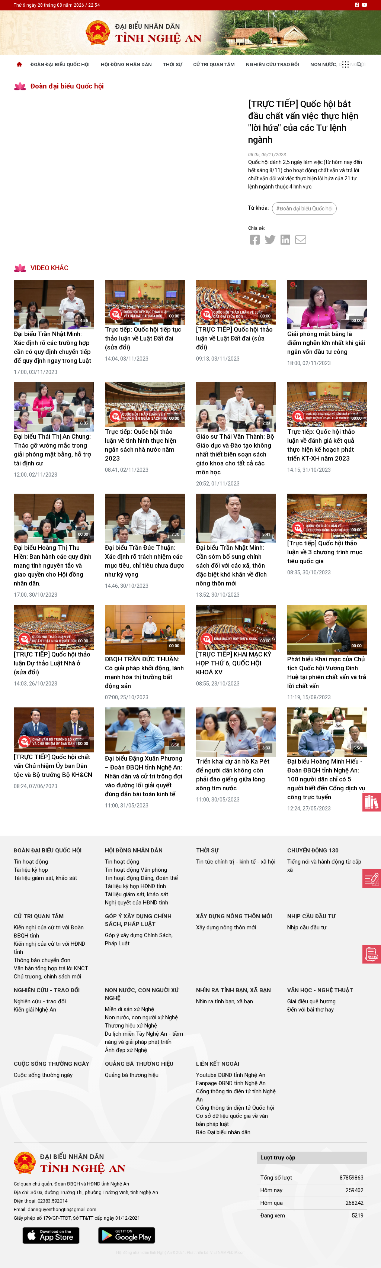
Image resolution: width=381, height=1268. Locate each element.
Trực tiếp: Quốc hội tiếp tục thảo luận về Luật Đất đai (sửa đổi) (143, 338)
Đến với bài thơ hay (310, 1009)
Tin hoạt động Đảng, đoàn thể (141, 878)
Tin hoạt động (31, 861)
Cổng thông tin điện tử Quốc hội (235, 1107)
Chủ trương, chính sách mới (47, 976)
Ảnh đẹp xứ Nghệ (126, 1050)
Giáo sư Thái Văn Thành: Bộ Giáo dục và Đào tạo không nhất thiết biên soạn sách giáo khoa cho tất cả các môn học (235, 454)
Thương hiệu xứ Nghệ (131, 1025)
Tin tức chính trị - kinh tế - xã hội (235, 861)
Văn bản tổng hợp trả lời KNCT (51, 968)
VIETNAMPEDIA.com (228, 1253)
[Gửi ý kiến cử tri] (371, 802)
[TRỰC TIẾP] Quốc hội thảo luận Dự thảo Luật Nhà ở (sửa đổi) (52, 663)
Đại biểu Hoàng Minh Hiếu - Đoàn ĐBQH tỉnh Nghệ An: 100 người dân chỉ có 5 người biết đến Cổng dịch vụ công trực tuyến (326, 779)
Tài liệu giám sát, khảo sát (45, 878)
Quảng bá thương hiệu (132, 1075)
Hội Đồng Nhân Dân (126, 64)
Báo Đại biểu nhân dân (223, 1132)
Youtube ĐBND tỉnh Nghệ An (230, 1075)
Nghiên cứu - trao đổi (40, 1001)
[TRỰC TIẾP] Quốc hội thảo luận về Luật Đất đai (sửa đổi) (234, 338)
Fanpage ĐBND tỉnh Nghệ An (231, 1083)
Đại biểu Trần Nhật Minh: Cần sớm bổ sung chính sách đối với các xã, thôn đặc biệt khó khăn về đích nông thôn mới (231, 565)
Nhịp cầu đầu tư (306, 927)
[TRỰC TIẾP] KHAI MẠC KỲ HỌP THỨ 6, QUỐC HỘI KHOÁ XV (233, 663)
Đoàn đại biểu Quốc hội (67, 86)
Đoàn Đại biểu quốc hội (60, 64)
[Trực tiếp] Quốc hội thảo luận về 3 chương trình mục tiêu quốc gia (324, 552)
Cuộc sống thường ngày (43, 1075)
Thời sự (172, 64)
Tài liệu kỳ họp (31, 870)
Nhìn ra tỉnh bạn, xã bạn (224, 1001)
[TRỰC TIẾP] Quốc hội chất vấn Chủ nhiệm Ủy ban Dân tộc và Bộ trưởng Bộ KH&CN (53, 765)
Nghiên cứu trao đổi (272, 64)
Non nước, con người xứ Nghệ (141, 1017)
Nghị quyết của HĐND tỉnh (136, 902)
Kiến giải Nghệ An (35, 1009)
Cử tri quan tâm (214, 64)
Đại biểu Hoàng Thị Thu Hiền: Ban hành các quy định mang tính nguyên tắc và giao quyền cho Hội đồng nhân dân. (53, 565)
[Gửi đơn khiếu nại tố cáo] (371, 954)
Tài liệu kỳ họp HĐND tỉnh (135, 886)
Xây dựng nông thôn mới (226, 927)
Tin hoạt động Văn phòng (136, 870)
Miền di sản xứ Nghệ (129, 1009)
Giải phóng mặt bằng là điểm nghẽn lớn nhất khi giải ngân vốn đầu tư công (326, 342)
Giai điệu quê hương (311, 1001)
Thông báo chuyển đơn (42, 960)
